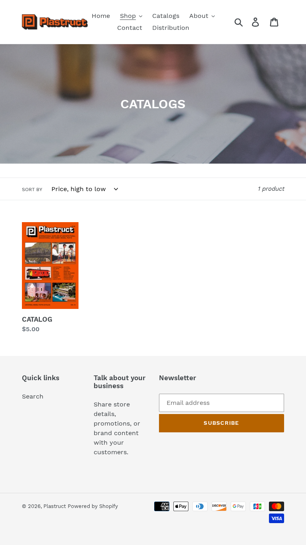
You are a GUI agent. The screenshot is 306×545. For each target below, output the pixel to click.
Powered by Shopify (93, 506)
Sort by (32, 189)
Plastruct (54, 506)
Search (32, 396)
